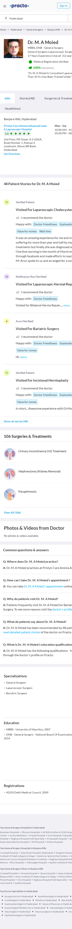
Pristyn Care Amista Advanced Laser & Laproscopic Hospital (25, 127)
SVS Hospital (37, 841)
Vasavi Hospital (47, 873)
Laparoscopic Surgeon (19, 687)
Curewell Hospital (9, 852)
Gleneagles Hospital (37, 862)
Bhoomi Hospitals (31, 832)
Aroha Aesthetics (18, 835)
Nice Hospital (24, 879)
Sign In (64, 5)
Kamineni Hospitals (9, 832)
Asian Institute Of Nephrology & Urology (35, 876)
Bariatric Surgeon (16, 693)
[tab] (7, 98)
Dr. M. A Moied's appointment (44, 586)
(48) (27, 98)
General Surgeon (16, 682)
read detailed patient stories (21, 632)
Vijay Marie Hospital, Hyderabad (37, 852)
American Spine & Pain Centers (52, 856)
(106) (12, 512)
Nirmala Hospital (29, 873)
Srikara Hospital (55, 841)
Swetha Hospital (23, 883)
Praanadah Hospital (57, 838)
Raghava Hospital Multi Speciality (27, 838)
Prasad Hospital (37, 835)
